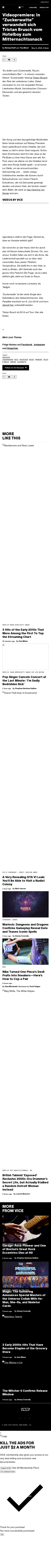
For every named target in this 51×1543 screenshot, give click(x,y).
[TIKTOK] (27, 1418)
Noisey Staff (10, 48)
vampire (13, 362)
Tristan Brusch (40, 77)
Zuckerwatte (21, 362)
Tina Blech (24, 48)
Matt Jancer (20, 889)
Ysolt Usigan (35, 986)
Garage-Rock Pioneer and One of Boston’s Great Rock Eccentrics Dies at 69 (24, 1249)
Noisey (31, 359)
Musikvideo (24, 359)
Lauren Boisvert (23, 1194)
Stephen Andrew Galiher (26, 688)
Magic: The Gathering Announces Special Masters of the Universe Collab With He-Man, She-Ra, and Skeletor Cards (23, 1298)
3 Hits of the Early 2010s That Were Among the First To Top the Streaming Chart (23, 633)
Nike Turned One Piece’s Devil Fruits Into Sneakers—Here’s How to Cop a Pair (23, 976)
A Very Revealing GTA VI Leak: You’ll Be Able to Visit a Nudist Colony (23, 881)
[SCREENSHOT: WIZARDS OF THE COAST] (25, 1275)
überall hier (8, 304)
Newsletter (44, 7)
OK (2, 1534)
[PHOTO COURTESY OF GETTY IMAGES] (25, 1229)
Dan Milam (23, 641)
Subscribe (33, 7)
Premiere (38, 359)
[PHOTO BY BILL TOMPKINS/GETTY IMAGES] (25, 1328)
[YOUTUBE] (32, 1418)
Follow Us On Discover (14, 368)
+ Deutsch (44, 2)
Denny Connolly (22, 936)
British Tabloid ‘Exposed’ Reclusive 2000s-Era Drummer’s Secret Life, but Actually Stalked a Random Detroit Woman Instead (25, 1182)
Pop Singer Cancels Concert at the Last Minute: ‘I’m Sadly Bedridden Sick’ (24, 681)
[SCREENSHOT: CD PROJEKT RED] (25, 1374)
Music (16, 359)
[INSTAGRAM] (23, 1418)
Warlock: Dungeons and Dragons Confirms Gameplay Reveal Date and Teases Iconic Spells (25, 928)
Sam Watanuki (11, 986)
